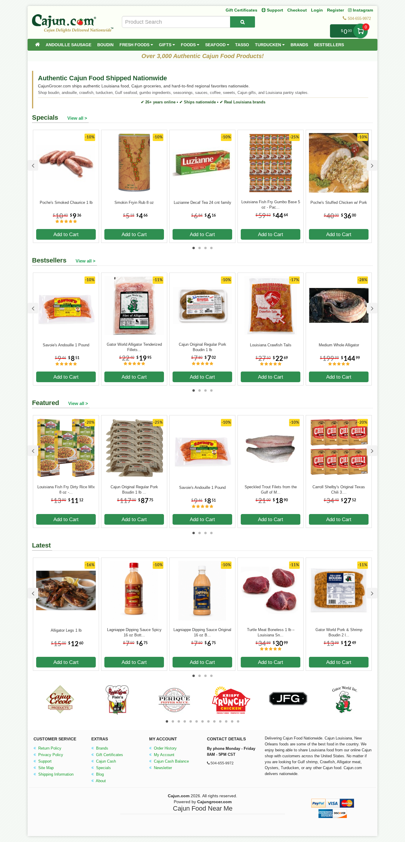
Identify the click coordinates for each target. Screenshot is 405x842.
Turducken (268, 44)
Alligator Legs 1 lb (66, 630)
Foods (189, 44)
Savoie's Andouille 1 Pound (66, 345)
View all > (77, 118)
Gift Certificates (241, 10)
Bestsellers (329, 44)
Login (317, 10)
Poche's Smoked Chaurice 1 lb (66, 202)
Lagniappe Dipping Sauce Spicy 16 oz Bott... (134, 632)
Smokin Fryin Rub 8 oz (134, 202)
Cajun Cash (105, 761)
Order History (165, 748)
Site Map (45, 768)
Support (44, 761)
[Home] (37, 45)
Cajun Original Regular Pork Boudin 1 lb (202, 347)
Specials (103, 768)
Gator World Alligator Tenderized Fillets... (134, 347)
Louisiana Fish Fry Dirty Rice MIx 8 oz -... (66, 489)
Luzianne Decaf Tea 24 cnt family (202, 202)
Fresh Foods (135, 44)
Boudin (105, 44)
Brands (299, 44)
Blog (99, 774)
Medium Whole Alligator (339, 345)
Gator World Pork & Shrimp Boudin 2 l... (338, 632)
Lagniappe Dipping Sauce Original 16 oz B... (202, 632)
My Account (163, 755)
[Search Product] (242, 22)
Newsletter (162, 768)
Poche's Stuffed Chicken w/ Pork (338, 202)
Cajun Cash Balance (171, 761)
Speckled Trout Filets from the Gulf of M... (271, 489)
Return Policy (49, 748)
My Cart (360, 31)
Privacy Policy (50, 755)
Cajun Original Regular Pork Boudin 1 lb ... (134, 489)
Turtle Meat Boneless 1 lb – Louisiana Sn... (270, 632)
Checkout (297, 10)
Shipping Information (55, 774)
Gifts (166, 44)
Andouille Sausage (68, 44)
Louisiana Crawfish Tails (270, 345)
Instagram (362, 10)
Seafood (216, 44)
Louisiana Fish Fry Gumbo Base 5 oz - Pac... (270, 204)
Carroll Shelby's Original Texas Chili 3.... (338, 489)
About (100, 781)
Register (335, 10)
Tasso (242, 44)
